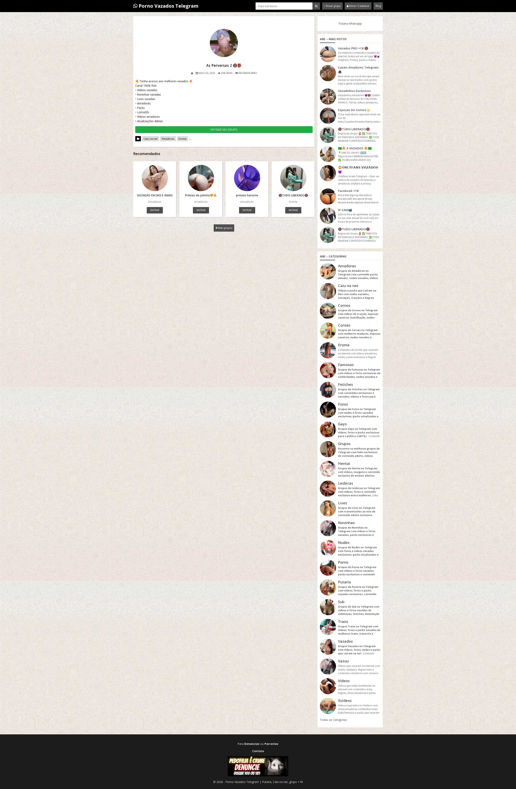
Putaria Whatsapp (350, 23)
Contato (258, 751)
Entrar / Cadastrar (359, 6)
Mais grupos (224, 228)
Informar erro (247, 73)
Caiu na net (150, 139)
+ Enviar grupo (332, 6)
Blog (378, 6)
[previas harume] (247, 178)
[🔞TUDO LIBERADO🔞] (293, 178)
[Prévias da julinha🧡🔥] (200, 178)
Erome (182, 139)
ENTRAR (154, 210)
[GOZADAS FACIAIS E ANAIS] (154, 178)
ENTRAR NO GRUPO (223, 129)
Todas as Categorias (333, 720)
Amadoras (168, 139)
